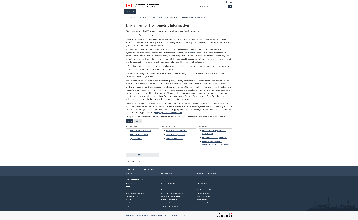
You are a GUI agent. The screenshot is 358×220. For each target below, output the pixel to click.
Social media (130, 215)
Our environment (166, 173)
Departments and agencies (169, 183)
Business (128, 200)
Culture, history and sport (169, 200)
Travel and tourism (132, 196)
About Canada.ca (156, 215)
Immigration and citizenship (135, 193)
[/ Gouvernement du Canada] (142, 6)
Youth (198, 206)
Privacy (183, 215)
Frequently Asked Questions (214, 137)
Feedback (145, 155)
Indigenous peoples (203, 200)
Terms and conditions (171, 215)
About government (202, 183)
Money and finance (203, 193)
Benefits (128, 203)
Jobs (127, 190)
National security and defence (170, 196)
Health (128, 206)
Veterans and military (203, 203)
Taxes (163, 190)
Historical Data (180, 17)
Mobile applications (142, 215)
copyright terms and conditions (168, 112)
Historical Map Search (175, 134)
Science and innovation (204, 196)
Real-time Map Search (139, 134)
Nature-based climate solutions (206, 173)
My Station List (136, 138)
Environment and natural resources (144, 17)
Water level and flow (166, 17)
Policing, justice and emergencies (171, 203)
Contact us (129, 173)
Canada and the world (204, 190)
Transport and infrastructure (170, 206)
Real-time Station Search (140, 130)
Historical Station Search (176, 130)
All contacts (129, 183)
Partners (191, 52)
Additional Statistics (174, 138)
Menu (129, 11)
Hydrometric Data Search (196, 17)
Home (128, 17)
